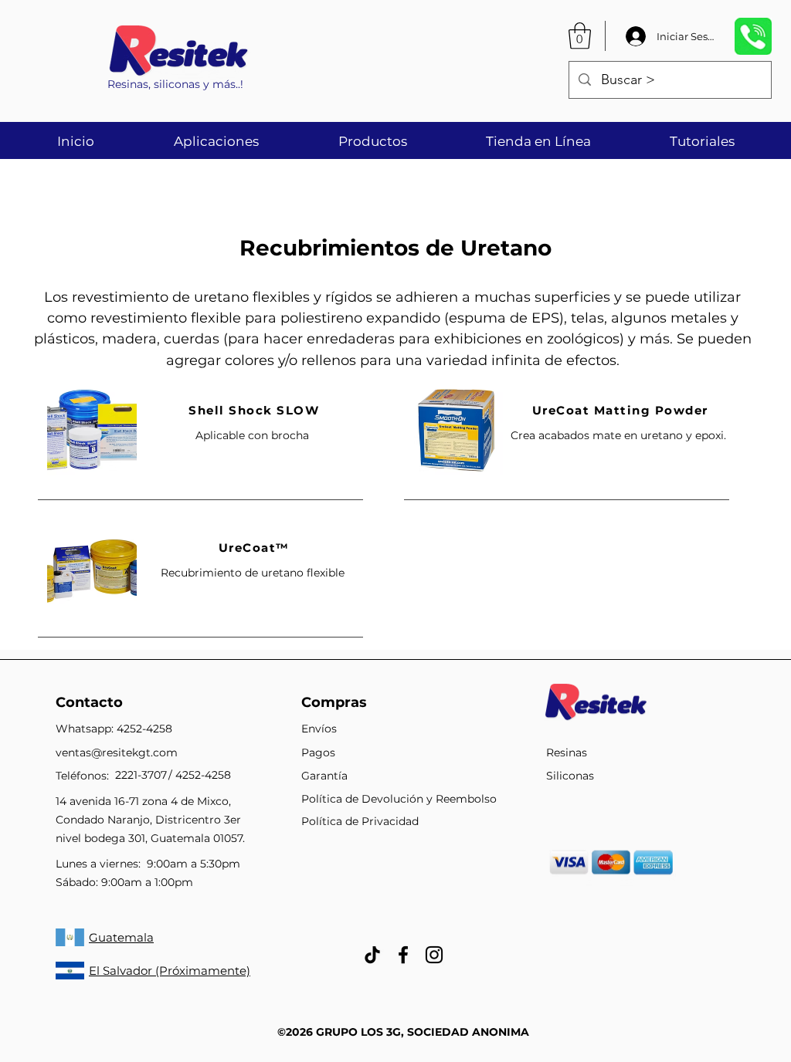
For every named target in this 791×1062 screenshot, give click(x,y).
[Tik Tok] (372, 954)
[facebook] (403, 954)
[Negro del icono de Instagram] (434, 954)
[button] (580, 35)
